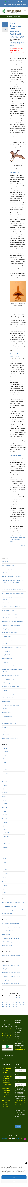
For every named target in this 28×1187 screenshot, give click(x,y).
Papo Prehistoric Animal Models (11, 686)
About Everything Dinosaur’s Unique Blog (13, 902)
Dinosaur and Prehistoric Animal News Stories (13, 598)
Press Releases (7, 712)
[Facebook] (2, 1055)
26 (3, 1006)
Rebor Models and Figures (9, 723)
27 (6, 1006)
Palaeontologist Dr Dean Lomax (11, 938)
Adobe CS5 (6, 561)
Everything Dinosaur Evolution (10, 617)
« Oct (3, 1009)
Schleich (5, 727)
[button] (26, 1163)
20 (6, 1004)
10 (19, 1000)
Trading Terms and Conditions (19, 1105)
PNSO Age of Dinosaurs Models (11, 705)
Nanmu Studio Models (9, 679)
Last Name (18, 1082)
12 (2, 1002)
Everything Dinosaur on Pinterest (11, 976)
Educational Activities (8, 610)
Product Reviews (7, 716)
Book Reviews (6, 572)
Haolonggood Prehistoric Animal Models (13, 647)
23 (16, 1004)
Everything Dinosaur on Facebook (11, 965)
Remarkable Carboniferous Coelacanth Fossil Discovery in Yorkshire (7, 1092)
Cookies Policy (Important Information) (13, 910)
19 (2, 1004)
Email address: (19, 1067)
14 (9, 1002)
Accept (14, 1177)
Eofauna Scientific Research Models (12, 614)
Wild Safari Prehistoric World (10, 738)
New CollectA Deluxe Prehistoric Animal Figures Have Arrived (7, 1105)
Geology (5, 643)
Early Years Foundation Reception (11, 606)
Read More (23, 545)
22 (13, 1004)
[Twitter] (5, 1055)
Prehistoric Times (7, 708)
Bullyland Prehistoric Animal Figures (12, 576)
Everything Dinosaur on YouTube (11, 983)
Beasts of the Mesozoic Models (11, 569)
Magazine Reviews (7, 658)
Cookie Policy (13, 1184)
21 (9, 1004)
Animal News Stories (8, 565)
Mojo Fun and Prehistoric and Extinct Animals (12, 670)
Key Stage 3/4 (6, 654)
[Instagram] (2, 1058)
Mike (12, 39)
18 (23, 1002)
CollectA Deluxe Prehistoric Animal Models (14, 586)
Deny (14, 1181)
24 (20, 1004)
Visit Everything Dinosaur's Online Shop (13, 955)
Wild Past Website (7, 945)
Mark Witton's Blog (8, 930)
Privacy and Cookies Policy (9, 906)
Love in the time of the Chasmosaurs (12, 927)
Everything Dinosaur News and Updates (13, 621)
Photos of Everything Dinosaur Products (13, 694)
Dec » (7, 1009)
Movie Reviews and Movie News (11, 675)
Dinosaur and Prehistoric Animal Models (13, 593)
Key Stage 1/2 (6, 651)
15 (13, 1002)
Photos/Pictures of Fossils (9, 697)
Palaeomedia (6, 934)
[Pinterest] (7, 1055)
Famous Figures (7, 636)
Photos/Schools (7, 701)
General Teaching (7, 640)
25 (23, 1004)
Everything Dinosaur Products (10, 629)
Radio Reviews (6, 720)
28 (9, 1006)
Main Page (5, 662)
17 (19, 1002)
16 (16, 1002)
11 (11, 1031)
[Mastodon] (12, 1055)
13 (6, 1002)
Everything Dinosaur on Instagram (11, 969)
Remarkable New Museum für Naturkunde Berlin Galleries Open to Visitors (7, 1080)
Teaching (5, 731)
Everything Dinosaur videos (10, 632)
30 (16, 1006)
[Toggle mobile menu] (25, 10)
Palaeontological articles (15, 43)
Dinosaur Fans (6, 603)
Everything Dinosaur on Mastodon (11, 972)
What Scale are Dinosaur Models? (7, 1070)
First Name (18, 1074)
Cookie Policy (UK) (7, 913)
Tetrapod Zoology (7, 942)
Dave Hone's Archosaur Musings (11, 923)
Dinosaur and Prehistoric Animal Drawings (14, 589)
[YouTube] (9, 1055)
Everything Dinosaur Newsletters (11, 625)
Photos (5, 690)
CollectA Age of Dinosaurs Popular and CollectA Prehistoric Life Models (13, 581)
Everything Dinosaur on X (9, 980)
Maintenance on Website (9, 666)
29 (13, 1006)
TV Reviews (6, 734)
